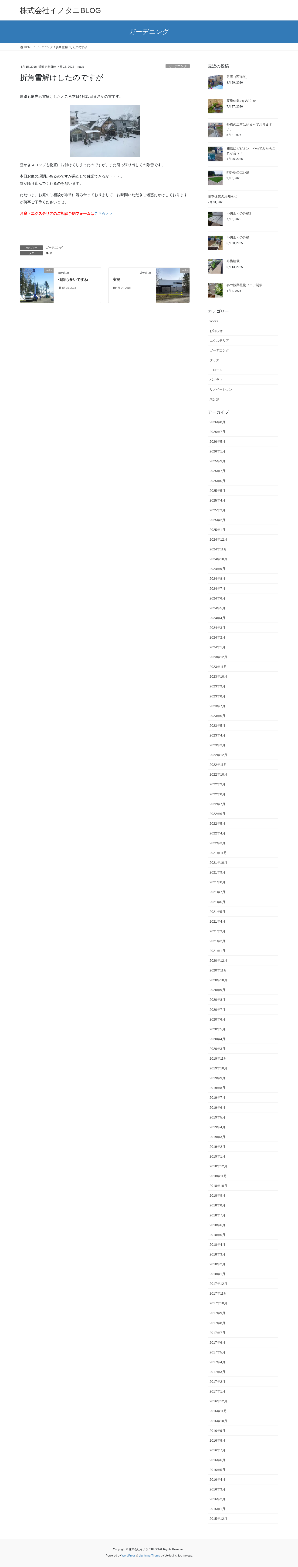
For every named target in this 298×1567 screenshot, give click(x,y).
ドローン (216, 370)
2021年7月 (217, 892)
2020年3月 (217, 1049)
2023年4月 (217, 735)
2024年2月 (217, 637)
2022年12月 (218, 755)
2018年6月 (217, 1225)
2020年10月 (218, 980)
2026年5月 (217, 441)
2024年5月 (217, 608)
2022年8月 (217, 794)
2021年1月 (217, 951)
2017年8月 (217, 1323)
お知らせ (216, 331)
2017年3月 (217, 1372)
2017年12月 (218, 1284)
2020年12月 (218, 960)
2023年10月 (218, 676)
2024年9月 (217, 569)
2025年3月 (217, 510)
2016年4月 (217, 1479)
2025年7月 (217, 471)
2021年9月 (217, 872)
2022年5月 (217, 823)
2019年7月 (217, 1097)
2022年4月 (217, 833)
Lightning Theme (149, 1555)
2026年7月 (217, 432)
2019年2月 (217, 1146)
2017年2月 (217, 1381)
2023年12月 (218, 657)
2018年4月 (217, 1244)
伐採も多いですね (73, 279)
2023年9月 (217, 686)
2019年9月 (217, 1078)
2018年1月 (217, 1274)
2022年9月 (217, 784)
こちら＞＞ (103, 213)
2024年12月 (218, 539)
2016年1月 (217, 1509)
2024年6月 (217, 598)
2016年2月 (217, 1499)
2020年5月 (217, 1029)
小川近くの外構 (238, 237)
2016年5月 (217, 1470)
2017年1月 (217, 1391)
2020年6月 (217, 1019)
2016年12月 (218, 1401)
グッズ (214, 360)
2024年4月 (217, 618)
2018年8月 (217, 1205)
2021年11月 (218, 853)
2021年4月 (217, 921)
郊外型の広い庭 (238, 172)
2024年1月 (217, 647)
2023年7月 (217, 706)
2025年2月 (217, 520)
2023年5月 (217, 725)
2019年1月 (217, 1156)
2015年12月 (218, 1518)
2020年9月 (217, 990)
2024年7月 (217, 588)
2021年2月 (217, 941)
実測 (116, 279)
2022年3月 (217, 843)
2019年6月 (217, 1107)
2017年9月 (217, 1313)
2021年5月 (217, 912)
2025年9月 (217, 461)
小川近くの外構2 (239, 213)
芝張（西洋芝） (238, 77)
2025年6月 (217, 481)
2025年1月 (217, 530)
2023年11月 (218, 667)
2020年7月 (217, 1009)
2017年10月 (218, 1303)
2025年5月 (217, 490)
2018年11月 (218, 1176)
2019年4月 (217, 1127)
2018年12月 (218, 1166)
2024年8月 (217, 578)
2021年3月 (217, 931)
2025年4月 (217, 500)
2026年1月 (217, 451)
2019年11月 (218, 1058)
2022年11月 (218, 765)
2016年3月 (217, 1489)
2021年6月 (217, 902)
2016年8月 (217, 1440)
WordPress (128, 1555)
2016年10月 (218, 1421)
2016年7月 (217, 1450)
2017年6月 (217, 1342)
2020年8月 (217, 999)
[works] (37, 285)
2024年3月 (217, 627)
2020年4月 (217, 1039)
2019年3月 (217, 1137)
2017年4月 (217, 1362)
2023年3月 (217, 745)
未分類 (214, 399)
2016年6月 (217, 1460)
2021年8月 (217, 882)
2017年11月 (218, 1293)
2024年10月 (218, 559)
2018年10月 (218, 1186)
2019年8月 (217, 1088)
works (214, 321)
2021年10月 (218, 862)
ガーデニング (178, 66)
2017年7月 (217, 1333)
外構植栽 (233, 261)
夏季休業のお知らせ (241, 101)
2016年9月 (217, 1431)
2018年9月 (217, 1195)
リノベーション (221, 389)
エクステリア (219, 340)
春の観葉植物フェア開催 (244, 285)
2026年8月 (217, 422)
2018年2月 (217, 1264)
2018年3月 (217, 1254)
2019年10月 (218, 1068)
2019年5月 (217, 1117)
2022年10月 (218, 774)
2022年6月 (217, 814)
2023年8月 (217, 696)
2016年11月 (218, 1411)
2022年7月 (217, 804)
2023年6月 (217, 716)
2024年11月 (218, 549)
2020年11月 (218, 970)
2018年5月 (217, 1235)
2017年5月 (217, 1352)
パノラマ (216, 380)
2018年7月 (217, 1215)
